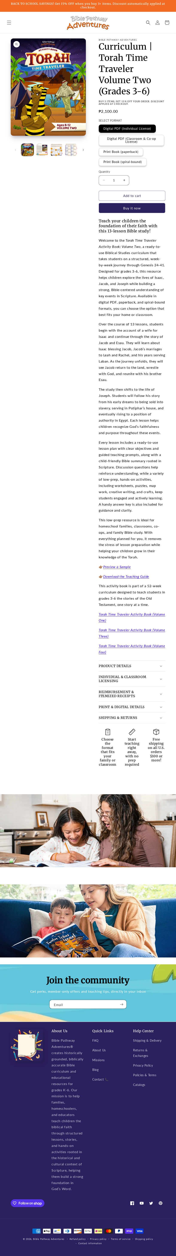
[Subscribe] (121, 1004)
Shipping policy (144, 1239)
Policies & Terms (144, 1075)
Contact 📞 (100, 1079)
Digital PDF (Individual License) (127, 128)
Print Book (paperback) (120, 152)
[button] (9, 22)
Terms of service (121, 1239)
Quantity (104, 171)
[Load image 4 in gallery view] (71, 150)
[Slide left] (15, 150)
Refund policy (78, 1239)
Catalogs (139, 1085)
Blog (95, 1070)
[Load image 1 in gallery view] (27, 150)
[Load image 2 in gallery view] (42, 150)
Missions (98, 1060)
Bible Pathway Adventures (48, 1239)
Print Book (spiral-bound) (122, 162)
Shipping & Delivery (147, 1040)
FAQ (95, 1040)
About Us (99, 1050)
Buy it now (132, 208)
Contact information (90, 1243)
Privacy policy (98, 1239)
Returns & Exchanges (140, 1052)
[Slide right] (83, 150)
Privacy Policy (143, 1065)
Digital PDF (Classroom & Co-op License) (131, 140)
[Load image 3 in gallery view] (56, 150)
